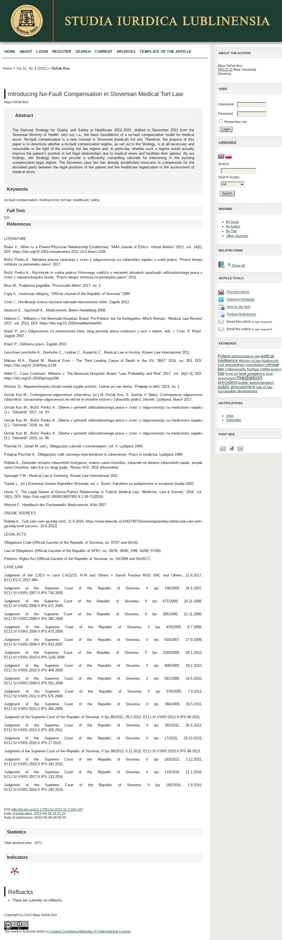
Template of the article (165, 52)
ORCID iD (225, 70)
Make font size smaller (223, 448)
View (230, 416)
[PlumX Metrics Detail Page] (14, 871)
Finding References (241, 314)
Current (103, 52)
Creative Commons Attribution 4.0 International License (89, 931)
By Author (233, 226)
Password (225, 114)
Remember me (235, 122)
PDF (7, 217)
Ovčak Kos (60, 68)
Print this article (238, 292)
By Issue (232, 222)
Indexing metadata (240, 300)
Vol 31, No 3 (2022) (32, 68)
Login (42, 52)
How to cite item (238, 307)
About (26, 52)
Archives (125, 52)
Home (9, 52)
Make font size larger (240, 448)
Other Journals (237, 236)
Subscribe (233, 420)
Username (226, 104)
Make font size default (231, 448)
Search (83, 52)
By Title (231, 231)
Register (61, 52)
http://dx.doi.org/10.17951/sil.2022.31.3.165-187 (47, 809)
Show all (238, 265)
